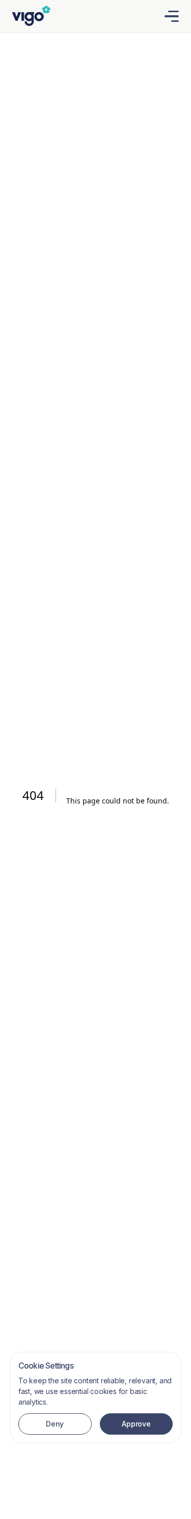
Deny (55, 1423)
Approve (136, 1423)
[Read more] (31, 15)
